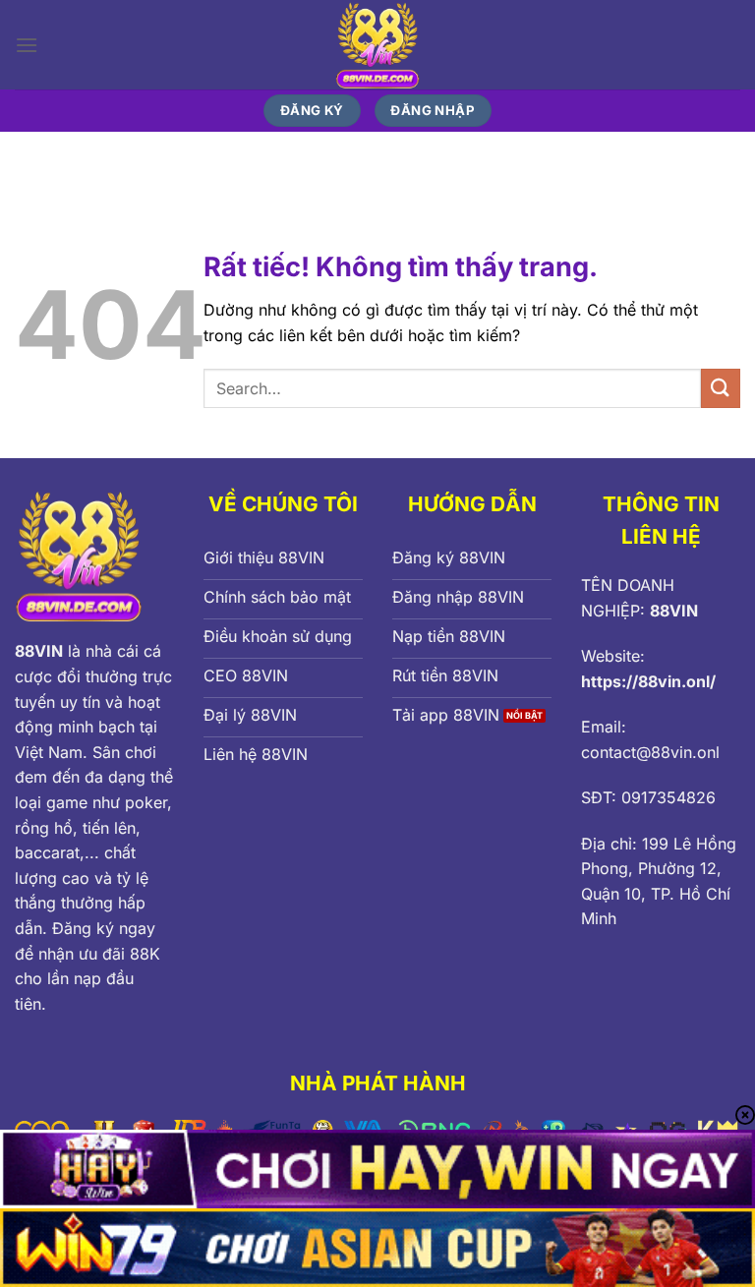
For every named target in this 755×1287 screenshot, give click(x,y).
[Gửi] (720, 388)
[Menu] (26, 45)
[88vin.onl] (378, 44)
